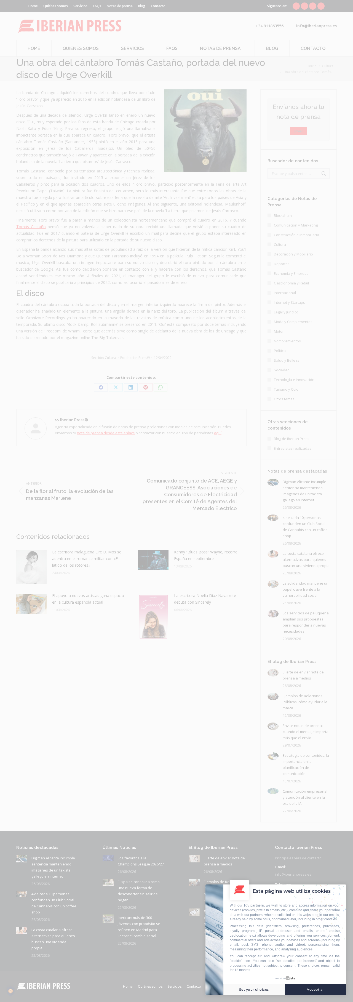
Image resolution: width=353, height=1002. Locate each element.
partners (257, 905)
